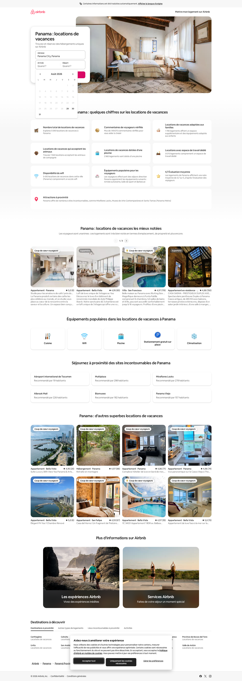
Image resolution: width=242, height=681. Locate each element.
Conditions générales (76, 676)
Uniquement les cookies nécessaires (121, 662)
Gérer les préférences (153, 661)
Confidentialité (57, 676)
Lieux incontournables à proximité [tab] (103, 628)
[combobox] (60, 56)
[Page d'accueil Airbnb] (38, 11)
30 (73, 108)
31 (40, 114)
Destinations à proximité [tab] (42, 628)
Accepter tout (89, 661)
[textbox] (48, 66)
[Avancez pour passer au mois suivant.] (73, 74)
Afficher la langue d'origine (150, 3)
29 (67, 108)
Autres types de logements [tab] (70, 628)
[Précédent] (116, 241)
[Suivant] (126, 241)
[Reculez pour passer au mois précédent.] (40, 74)
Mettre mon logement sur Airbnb (192, 11)
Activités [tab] (128, 628)
